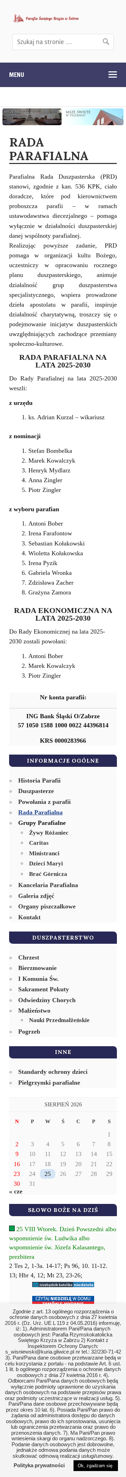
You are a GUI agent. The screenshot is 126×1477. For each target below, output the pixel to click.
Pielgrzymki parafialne (49, 1082)
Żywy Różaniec (49, 832)
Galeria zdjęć (36, 895)
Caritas (39, 843)
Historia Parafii (39, 780)
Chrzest (28, 957)
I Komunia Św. (38, 978)
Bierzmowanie (37, 967)
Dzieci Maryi (46, 863)
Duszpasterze (36, 790)
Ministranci (44, 853)
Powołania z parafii (44, 801)
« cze (15, 1191)
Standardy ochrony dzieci (53, 1071)
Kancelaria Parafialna (48, 885)
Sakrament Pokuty (43, 989)
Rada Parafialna (40, 812)
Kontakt (29, 917)
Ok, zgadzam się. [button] (96, 1465)
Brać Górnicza (48, 874)
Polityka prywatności (39, 1465)
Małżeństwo (34, 1010)
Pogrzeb (29, 1031)
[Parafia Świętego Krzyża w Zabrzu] (46, 18)
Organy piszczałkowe (47, 906)
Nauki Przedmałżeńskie (59, 1020)
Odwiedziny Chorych (47, 1000)
